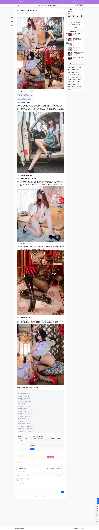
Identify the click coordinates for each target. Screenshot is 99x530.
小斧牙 (78, 69)
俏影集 (23, 528)
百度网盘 (32, 448)
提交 (62, 492)
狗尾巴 (78, 77)
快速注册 (81, 5)
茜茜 (74, 84)
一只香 (73, 67)
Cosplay (70, 65)
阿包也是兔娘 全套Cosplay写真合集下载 (54, 468)
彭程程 (77, 72)
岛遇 (73, 72)
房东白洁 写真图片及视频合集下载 (74, 22)
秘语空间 (70, 81)
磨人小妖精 (70, 79)
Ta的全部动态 (75, 27)
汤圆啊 (73, 77)
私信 (82, 9)
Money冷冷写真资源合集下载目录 (24, 99)
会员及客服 (30, 1)
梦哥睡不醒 (79, 76)
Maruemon (79, 65)
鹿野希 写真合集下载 (23, 468)
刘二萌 (69, 69)
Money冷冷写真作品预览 (22, 94)
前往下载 (62, 13)
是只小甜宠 (74, 74)
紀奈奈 (78, 81)
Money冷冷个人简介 (22, 92)
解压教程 (24, 1)
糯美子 (74, 81)
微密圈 (69, 74)
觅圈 (78, 84)
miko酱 (69, 67)
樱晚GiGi (69, 77)
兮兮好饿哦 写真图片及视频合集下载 (74, 19)
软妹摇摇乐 (79, 86)
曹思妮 (79, 74)
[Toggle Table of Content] (31, 91)
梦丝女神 (74, 76)
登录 (77, 5)
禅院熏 (79, 79)
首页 (16, 1)
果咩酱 (69, 76)
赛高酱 (69, 86)
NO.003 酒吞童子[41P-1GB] (25, 98)
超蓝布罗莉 (74, 86)
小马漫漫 (69, 72)
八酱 (80, 67)
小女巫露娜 (74, 69)
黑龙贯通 (69, 89)
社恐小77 (75, 79)
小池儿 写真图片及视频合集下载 (74, 24)
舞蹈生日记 (70, 84)
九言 (77, 67)
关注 (80, 9)
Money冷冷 (20, 103)
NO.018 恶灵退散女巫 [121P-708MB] (26, 95)
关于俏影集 (20, 1)
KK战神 (74, 65)
